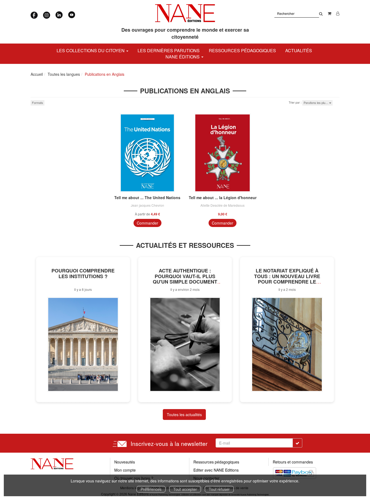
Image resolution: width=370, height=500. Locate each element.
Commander (147, 223)
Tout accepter (185, 489)
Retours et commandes (293, 462)
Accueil (37, 74)
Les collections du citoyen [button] (91, 50)
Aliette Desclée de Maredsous (222, 205)
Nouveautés (124, 462)
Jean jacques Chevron (147, 205)
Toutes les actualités (184, 414)
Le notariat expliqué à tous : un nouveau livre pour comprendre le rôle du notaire (287, 279)
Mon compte (125, 470)
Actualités (298, 50)
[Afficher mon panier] (329, 13)
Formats (37, 102)
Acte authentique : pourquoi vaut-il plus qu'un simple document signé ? (185, 279)
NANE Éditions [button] (183, 57)
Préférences (151, 489)
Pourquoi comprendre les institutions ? (83, 273)
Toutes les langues (64, 74)
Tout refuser (219, 489)
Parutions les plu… (316, 102)
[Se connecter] (337, 13)
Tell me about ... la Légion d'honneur (223, 197)
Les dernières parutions (169, 50)
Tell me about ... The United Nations (147, 197)
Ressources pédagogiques (242, 50)
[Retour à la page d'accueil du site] (185, 13)
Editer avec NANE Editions (216, 470)
